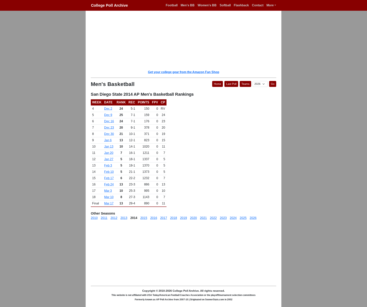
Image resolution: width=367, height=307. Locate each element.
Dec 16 (109, 121)
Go (272, 83)
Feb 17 (109, 178)
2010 (94, 218)
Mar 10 (109, 197)
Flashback (241, 5)
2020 (193, 218)
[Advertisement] (186, 40)
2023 (223, 218)
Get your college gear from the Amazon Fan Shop (183, 72)
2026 (253, 218)
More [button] (270, 5)
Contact (257, 5)
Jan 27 (108, 159)
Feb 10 (109, 171)
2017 (163, 218)
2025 (243, 218)
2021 (203, 218)
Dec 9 (108, 115)
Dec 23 (109, 127)
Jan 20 (108, 152)
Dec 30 (109, 134)
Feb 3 (108, 165)
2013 (123, 218)
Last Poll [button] (231, 83)
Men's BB (188, 5)
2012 (113, 218)
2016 (153, 218)
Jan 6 (108, 140)
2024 (233, 218)
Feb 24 (109, 184)
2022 (213, 218)
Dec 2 (108, 108)
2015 (143, 218)
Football (172, 5)
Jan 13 (108, 146)
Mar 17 (109, 203)
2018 (173, 218)
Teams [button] (245, 83)
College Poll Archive (109, 5)
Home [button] (217, 83)
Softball (225, 5)
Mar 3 (108, 190)
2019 (183, 218)
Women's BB (207, 5)
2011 (104, 218)
